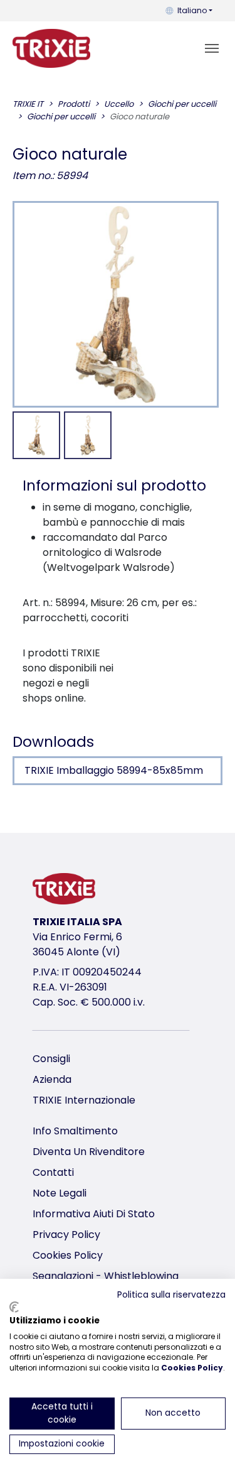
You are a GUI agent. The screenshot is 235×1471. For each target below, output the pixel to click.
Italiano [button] (192, 10)
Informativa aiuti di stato (94, 1214)
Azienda (52, 1079)
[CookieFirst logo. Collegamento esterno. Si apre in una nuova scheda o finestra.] (14, 1307)
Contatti (53, 1172)
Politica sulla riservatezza (171, 1295)
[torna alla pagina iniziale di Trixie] (51, 48)
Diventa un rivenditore (89, 1151)
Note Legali (59, 1193)
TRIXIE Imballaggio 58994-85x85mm (113, 770)
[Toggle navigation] (211, 48)
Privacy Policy (66, 1234)
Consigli (51, 1058)
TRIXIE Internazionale (84, 1100)
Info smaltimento (75, 1131)
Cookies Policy (68, 1255)
